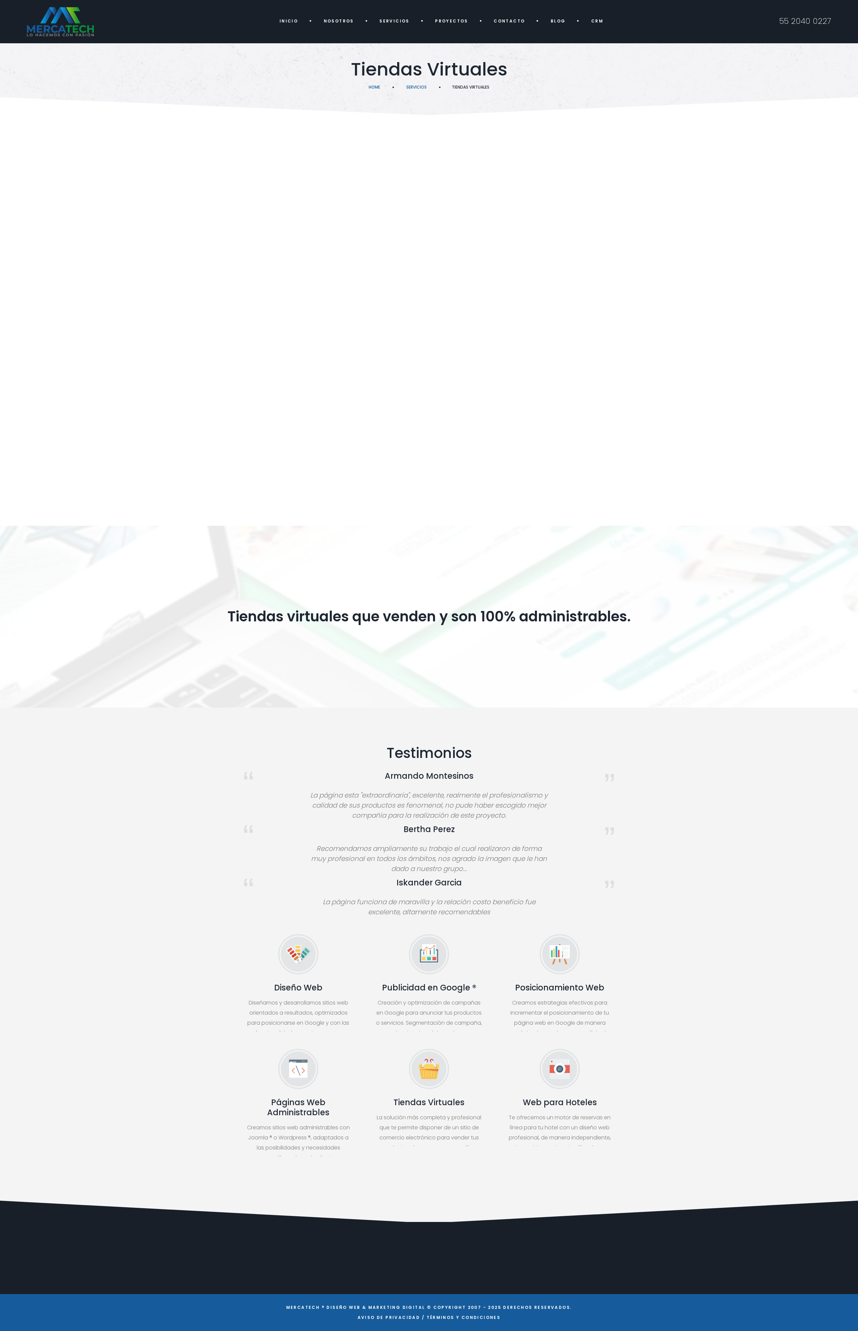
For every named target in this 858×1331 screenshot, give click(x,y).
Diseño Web (298, 987)
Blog (558, 21)
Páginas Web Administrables (298, 1107)
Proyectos (451, 21)
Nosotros (339, 21)
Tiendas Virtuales (429, 1102)
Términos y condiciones (464, 1317)
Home (374, 87)
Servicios (394, 21)
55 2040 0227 (805, 21)
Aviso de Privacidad (389, 1317)
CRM (597, 21)
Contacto (509, 21)
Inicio (289, 21)
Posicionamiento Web (559, 987)
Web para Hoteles (560, 1102)
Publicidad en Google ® (429, 987)
